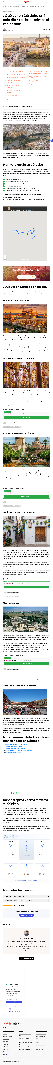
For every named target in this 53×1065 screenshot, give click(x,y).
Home (4, 6)
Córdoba (17, 114)
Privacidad (5, 1044)
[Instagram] (5, 1027)
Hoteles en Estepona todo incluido (41, 1041)
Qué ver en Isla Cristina (24, 1049)
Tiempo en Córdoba (35, 81)
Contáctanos (6, 1039)
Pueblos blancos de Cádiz (25, 1046)
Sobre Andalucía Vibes (8, 1031)
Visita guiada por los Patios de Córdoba (15, 748)
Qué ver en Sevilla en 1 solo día (25, 1043)
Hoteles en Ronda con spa (41, 1049)
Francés (5, 1051)
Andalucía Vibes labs (7, 1036)
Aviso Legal (5, 1041)
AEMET (25, 880)
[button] (3, 2)
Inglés (5, 1046)
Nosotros (5, 1034)
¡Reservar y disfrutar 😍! (26, 276)
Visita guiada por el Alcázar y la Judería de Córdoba (19, 750)
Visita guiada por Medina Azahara (14, 746)
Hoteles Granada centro (41, 1034)
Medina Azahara (12, 95)
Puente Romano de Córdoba (16, 78)
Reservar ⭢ (26, 417)
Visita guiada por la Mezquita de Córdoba (16, 744)
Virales (21, 1031)
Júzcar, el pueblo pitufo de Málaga (25, 1034)
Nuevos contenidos (15, 1009)
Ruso (5, 1054)
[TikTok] (7, 1027)
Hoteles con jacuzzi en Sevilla (40, 1037)
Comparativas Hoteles (41, 1031)
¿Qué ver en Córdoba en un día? (15, 74)
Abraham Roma (9, 29)
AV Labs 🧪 (36, 880)
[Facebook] (3, 1027)
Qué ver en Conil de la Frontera (24, 1039)
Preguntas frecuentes (36, 84)
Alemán (5, 1049)
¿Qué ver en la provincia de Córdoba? (17, 6)
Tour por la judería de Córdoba (13, 752)
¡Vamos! (14, 1001)
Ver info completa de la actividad (11, 426)
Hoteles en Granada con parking (41, 1046)
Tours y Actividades (15, 1011)
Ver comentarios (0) (26, 958)
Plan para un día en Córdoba (14, 71)
